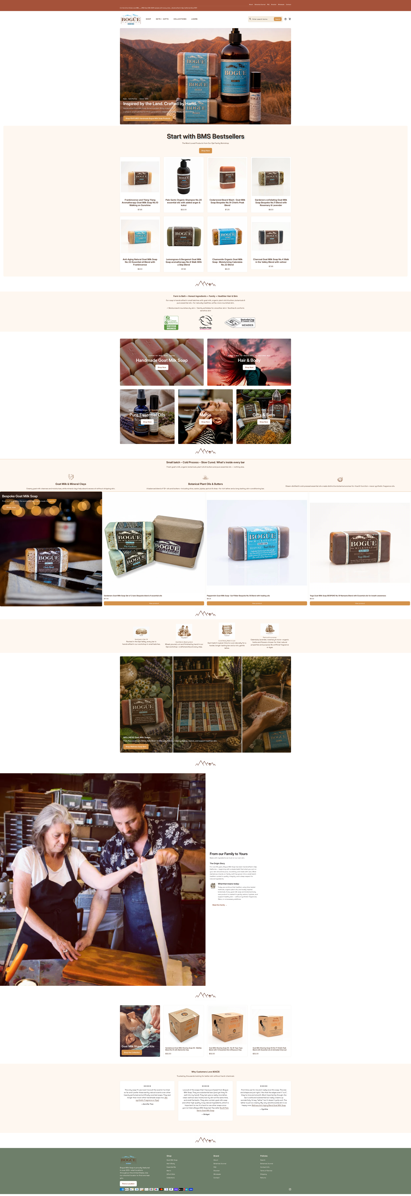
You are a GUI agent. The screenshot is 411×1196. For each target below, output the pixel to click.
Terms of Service (266, 1171)
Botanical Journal (260, 4)
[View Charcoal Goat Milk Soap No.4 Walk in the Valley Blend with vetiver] (271, 236)
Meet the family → (219, 905)
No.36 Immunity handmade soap (262, 1097)
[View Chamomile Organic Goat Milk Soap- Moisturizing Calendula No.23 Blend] (227, 236)
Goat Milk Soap (172, 1160)
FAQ (268, 4)
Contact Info (265, 1167)
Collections (180, 19)
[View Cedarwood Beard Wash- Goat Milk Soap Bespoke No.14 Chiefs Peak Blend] (227, 177)
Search (277, 19)
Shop (148, 19)
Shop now (11, 507)
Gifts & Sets (171, 1174)
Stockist (273, 4)
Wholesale (281, 4)
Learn (194, 19)
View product (154, 603)
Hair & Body (171, 1164)
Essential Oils (171, 1167)
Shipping (263, 1174)
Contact (288, 4)
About (251, 4)
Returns (263, 1178)
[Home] (131, 19)
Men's (169, 1171)
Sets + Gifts (162, 19)
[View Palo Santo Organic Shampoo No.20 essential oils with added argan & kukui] (184, 177)
